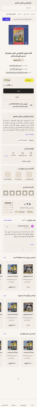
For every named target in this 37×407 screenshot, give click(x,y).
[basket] (7, 2)
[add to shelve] (29, 174)
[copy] (5, 105)
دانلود (7, 19)
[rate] (31, 193)
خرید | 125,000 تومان (18, 404)
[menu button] (2, 2)
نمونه (17, 97)
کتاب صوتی (26, 14)
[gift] (18, 48)
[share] (14, 48)
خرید (18, 91)
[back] (34, 2)
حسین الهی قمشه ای (15, 65)
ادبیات (19, 14)
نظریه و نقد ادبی (11, 14)
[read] (8, 174)
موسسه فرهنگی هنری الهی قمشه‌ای (16, 72)
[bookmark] (23, 48)
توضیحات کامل (29, 134)
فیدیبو (33, 14)
